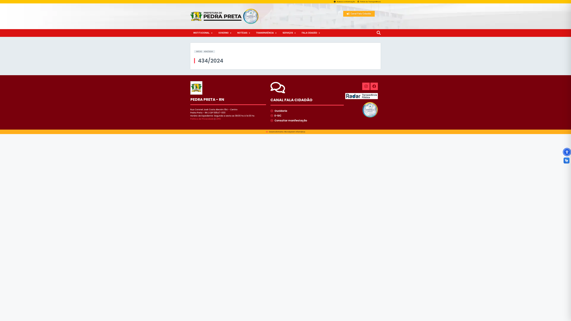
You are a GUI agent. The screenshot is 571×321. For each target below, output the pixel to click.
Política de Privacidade (202, 118)
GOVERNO (223, 33)
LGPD (218, 118)
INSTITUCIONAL (201, 33)
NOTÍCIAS (242, 33)
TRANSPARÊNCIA (265, 33)
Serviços (288, 33)
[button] (379, 33)
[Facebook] (374, 86)
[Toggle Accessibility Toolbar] (567, 152)
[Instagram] (366, 86)
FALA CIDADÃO (309, 33)
